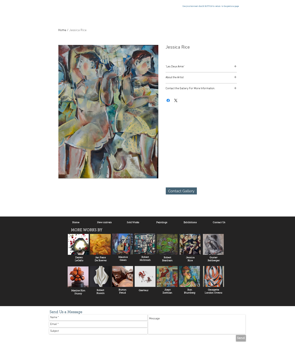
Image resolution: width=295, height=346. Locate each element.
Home (62, 30)
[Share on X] (175, 100)
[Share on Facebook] (168, 100)
